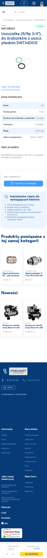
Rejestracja (29, 487)
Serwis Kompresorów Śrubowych (8, 486)
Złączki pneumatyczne (24, 20)
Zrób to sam (29, 439)
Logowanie (29, 482)
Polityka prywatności (8, 444)
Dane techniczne (10, 87)
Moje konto (29, 491)
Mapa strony (5, 453)
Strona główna (8, 20)
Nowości (28, 448)
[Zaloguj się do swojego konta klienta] (34, 3)
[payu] (22, 512)
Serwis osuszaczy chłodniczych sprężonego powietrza (10, 499)
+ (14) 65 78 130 (33, 380)
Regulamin (5, 448)
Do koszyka (31, 554)
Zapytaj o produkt (25, 183)
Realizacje (29, 470)
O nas (3, 439)
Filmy (27, 466)
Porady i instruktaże (32, 435)
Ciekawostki (29, 453)
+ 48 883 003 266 (12, 380)
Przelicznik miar (30, 461)
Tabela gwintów (30, 457)
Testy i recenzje (30, 444)
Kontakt (4, 435)
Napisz (10, 387)
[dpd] (22, 523)
